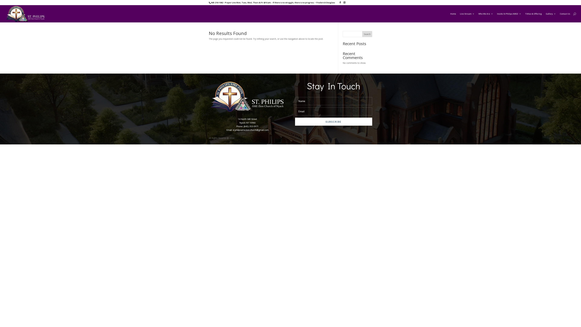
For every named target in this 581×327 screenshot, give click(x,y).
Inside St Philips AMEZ (507, 14)
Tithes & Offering (533, 14)
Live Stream (465, 14)
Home (453, 14)
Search (367, 34)
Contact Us (565, 14)
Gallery (549, 14)
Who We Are (484, 14)
